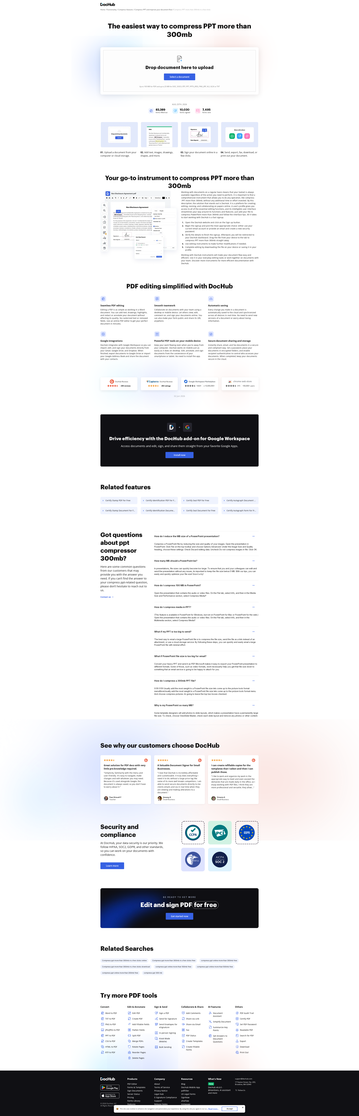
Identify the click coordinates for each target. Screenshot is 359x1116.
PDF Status (191, 1035)
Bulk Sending (165, 1047)
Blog (183, 1084)
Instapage (185, 1104)
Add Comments (193, 1013)
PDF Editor (132, 1084)
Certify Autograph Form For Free (242, 510)
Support (158, 1100)
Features (131, 1104)
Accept (230, 1109)
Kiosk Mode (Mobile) (164, 1040)
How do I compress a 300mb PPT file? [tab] (175, 680)
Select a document (179, 76)
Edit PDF (136, 1013)
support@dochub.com (243, 1079)
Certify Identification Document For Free (162, 510)
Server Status (133, 1094)
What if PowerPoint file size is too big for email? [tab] (180, 656)
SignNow (185, 1097)
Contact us (105, 597)
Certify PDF (245, 1018)
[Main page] (107, 5)
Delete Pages (138, 1058)
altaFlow (185, 1100)
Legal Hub (159, 1094)
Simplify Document (222, 1021)
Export (243, 1041)
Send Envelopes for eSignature (168, 1026)
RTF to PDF (110, 1052)
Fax (187, 1030)
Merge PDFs (137, 1041)
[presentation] (179, 71)
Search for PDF (247, 1035)
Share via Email (193, 1024)
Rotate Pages (138, 1046)
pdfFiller (185, 1090)
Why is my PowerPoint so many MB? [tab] (174, 705)
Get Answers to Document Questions (220, 1039)
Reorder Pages (139, 1052)
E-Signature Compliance (165, 1097)
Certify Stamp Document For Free (121, 510)
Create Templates (194, 1041)
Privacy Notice (160, 1090)
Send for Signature (168, 1018)
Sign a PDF (164, 1013)
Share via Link (192, 1018)
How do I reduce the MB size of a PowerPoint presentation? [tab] (186, 536)
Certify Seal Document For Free (200, 510)
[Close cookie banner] (243, 1107)
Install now (179, 455)
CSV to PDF (110, 1041)
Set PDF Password (248, 1024)
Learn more (112, 865)
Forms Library (133, 1100)
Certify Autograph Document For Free (243, 500)
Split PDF (136, 1035)
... (213, 1109)
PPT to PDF (110, 1035)
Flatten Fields (138, 1030)
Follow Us (241, 1090)
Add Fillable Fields (140, 1024)
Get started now (179, 916)
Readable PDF (246, 1030)
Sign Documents (135, 1090)
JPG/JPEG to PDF (112, 1030)
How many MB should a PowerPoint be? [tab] (175, 560)
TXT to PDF (110, 1018)
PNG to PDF (110, 1024)
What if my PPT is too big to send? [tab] (172, 631)
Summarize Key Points (220, 1029)
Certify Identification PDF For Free (161, 500)
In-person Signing (167, 1033)
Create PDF (137, 1018)
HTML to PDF (111, 1046)
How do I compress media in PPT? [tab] (172, 607)
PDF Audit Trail (247, 1013)
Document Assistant (218, 1014)
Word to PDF (111, 1013)
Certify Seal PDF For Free (197, 500)
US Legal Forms (188, 1094)
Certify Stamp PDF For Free (117, 500)
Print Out (244, 1052)
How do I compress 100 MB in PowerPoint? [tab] (177, 585)
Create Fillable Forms (193, 1048)
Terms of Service (162, 1087)
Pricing (130, 1097)
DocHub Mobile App (190, 1087)
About (157, 1084)
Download (244, 1046)
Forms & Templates (136, 1087)
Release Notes (161, 1104)
